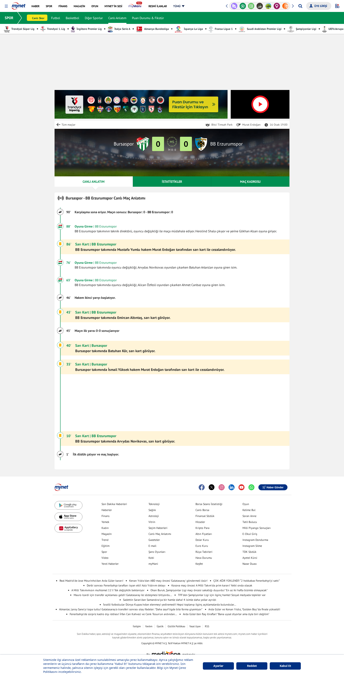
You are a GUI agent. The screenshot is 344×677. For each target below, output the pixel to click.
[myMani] (135, 6)
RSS (207, 626)
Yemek (105, 522)
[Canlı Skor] (242, 6)
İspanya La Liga (193, 29)
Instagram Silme (252, 546)
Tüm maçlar (68, 124)
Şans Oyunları (157, 552)
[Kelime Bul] (251, 6)
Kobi (151, 558)
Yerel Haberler (110, 564)
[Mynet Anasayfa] (18, 5)
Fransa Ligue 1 (223, 29)
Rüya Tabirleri (203, 552)
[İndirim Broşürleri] (234, 6)
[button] (6, 6)
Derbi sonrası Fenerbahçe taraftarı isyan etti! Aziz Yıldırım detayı (126, 585)
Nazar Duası (249, 564)
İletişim (137, 626)
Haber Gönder (275, 487)
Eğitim (105, 546)
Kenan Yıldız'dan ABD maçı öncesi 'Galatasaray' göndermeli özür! (168, 580)
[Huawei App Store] (68, 528)
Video (105, 558)
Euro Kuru (201, 546)
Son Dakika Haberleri (114, 504)
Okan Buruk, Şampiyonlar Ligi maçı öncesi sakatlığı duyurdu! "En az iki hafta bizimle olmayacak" (209, 590)
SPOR (9, 18)
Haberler (107, 510)
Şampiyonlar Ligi (305, 29)
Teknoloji (154, 504)
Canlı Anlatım (117, 18)
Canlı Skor (38, 18)
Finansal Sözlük (204, 516)
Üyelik (160, 626)
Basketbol (72, 18)
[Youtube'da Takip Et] (241, 487)
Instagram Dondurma (255, 540)
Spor (104, 552)
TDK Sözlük (249, 552)
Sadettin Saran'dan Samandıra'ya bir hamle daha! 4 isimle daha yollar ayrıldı (169, 600)
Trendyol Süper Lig (22, 29)
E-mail (152, 546)
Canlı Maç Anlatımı (160, 534)
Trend (105, 540)
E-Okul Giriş (249, 534)
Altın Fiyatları (203, 534)
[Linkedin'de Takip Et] (232, 487)
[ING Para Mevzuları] (285, 6)
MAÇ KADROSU (250, 182)
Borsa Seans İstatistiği (208, 504)
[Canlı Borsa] (259, 6)
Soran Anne (249, 516)
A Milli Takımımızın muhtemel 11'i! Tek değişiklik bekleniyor (108, 590)
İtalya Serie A (122, 29)
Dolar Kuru (202, 540)
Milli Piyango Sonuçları (256, 528)
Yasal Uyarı (195, 626)
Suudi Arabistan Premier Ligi (263, 29)
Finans (105, 516)
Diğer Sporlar (94, 18)
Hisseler (200, 522)
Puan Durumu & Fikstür (148, 18)
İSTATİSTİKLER (172, 182)
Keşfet (199, 564)
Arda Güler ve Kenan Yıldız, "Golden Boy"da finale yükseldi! (244, 609)
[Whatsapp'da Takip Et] (251, 487)
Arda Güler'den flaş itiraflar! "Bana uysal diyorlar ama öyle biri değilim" (226, 614)
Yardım (148, 626)
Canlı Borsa (202, 510)
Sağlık (152, 510)
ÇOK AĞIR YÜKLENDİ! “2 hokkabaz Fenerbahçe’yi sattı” (246, 580)
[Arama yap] (300, 6)
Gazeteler (154, 540)
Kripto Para (202, 528)
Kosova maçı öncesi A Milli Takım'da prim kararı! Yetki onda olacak (211, 585)
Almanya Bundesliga (156, 29)
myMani (153, 564)
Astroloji (154, 516)
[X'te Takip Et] (212, 487)
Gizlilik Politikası (176, 626)
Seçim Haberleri (158, 528)
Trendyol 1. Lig (55, 29)
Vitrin (152, 522)
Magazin (107, 534)
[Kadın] (277, 6)
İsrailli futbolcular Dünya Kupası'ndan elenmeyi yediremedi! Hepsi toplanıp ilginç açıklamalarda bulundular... (169, 604)
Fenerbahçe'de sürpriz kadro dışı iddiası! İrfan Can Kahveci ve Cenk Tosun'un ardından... (123, 614)
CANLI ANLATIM (94, 182)
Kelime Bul (248, 510)
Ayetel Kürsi (249, 558)
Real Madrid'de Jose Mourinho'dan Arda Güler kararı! (91, 580)
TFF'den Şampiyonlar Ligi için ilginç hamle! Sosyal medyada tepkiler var (222, 595)
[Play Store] (68, 505)
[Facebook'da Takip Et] (202, 487)
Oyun (245, 504)
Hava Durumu (203, 558)
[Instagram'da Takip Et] (222, 487)
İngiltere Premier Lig (89, 29)
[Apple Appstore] (68, 517)
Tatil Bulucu (249, 522)
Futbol (55, 18)
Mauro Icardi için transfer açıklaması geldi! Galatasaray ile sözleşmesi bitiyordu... (123, 595)
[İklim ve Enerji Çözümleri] (268, 6)
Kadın (105, 528)
